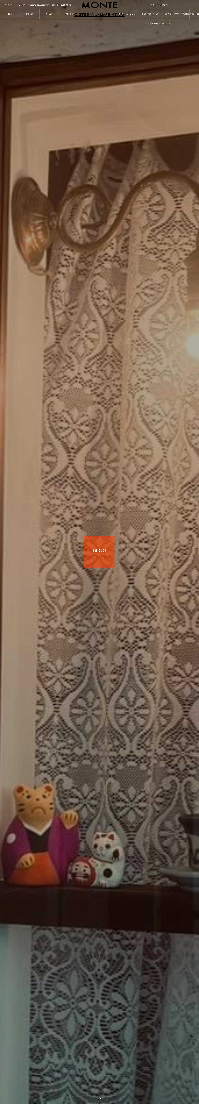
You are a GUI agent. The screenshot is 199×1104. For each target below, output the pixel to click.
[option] (40, 5)
